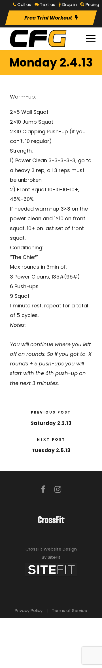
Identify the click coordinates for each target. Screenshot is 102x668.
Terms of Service (69, 610)
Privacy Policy (28, 610)
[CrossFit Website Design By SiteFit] (51, 569)
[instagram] (57, 489)
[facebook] (43, 489)
